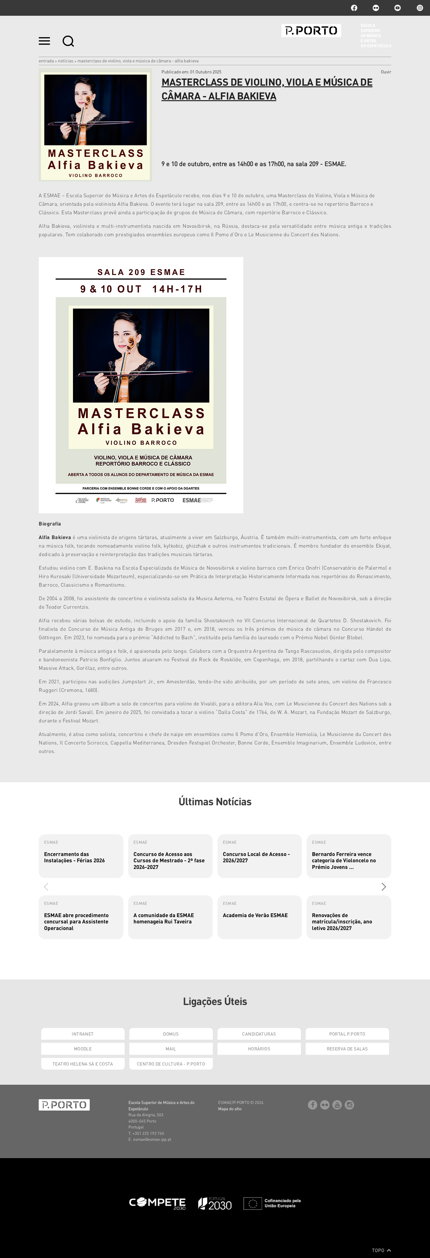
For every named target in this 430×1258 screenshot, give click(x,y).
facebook (354, 8)
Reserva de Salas (347, 1048)
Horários (259, 1048)
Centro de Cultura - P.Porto (171, 1063)
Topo (379, 1250)
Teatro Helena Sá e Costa (83, 1063)
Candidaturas (259, 1034)
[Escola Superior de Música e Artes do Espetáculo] (336, 35)
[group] (81, 856)
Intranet (82, 1034)
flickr (376, 8)
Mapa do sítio (230, 1108)
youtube (397, 8)
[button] (384, 886)
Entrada (46, 60)
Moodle (83, 1048)
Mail (171, 1048)
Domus (170, 1034)
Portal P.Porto (347, 1034)
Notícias (65, 60)
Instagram (419, 8)
